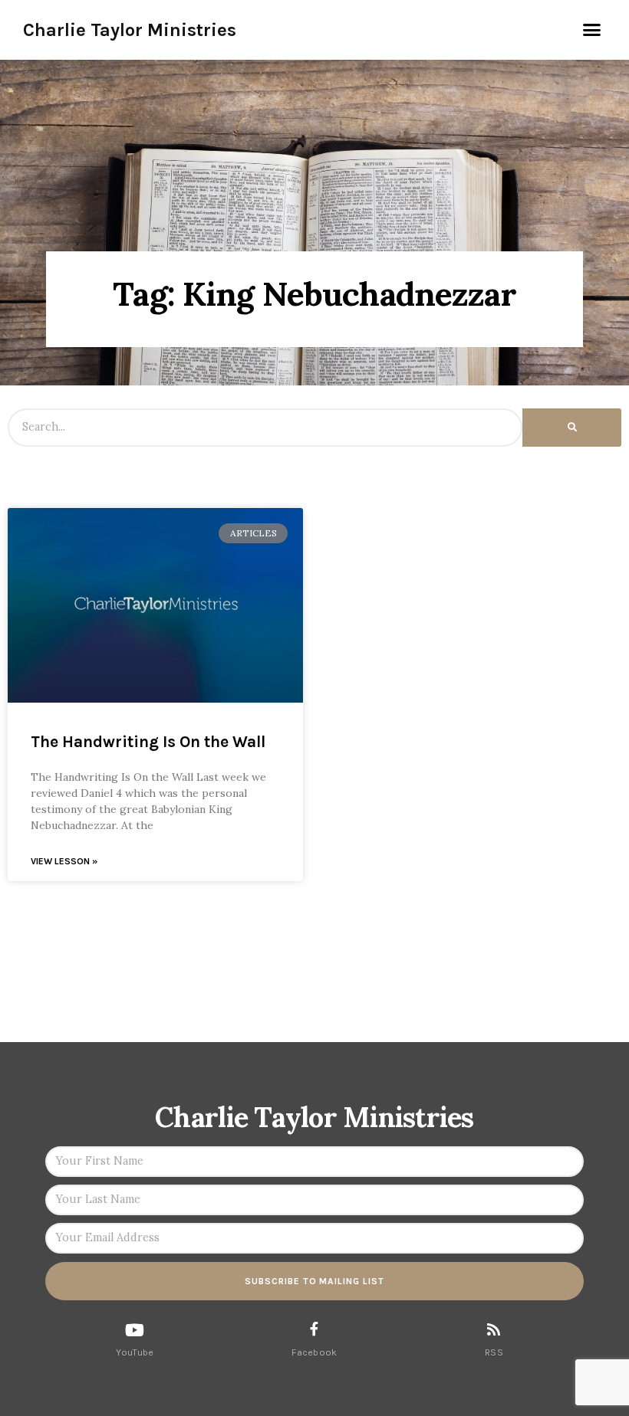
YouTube (134, 1352)
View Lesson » (64, 861)
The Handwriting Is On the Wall (148, 742)
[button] (592, 29)
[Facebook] (314, 1329)
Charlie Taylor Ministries (129, 30)
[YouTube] (135, 1330)
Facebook (314, 1352)
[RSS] (493, 1329)
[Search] (571, 427)
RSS (494, 1352)
